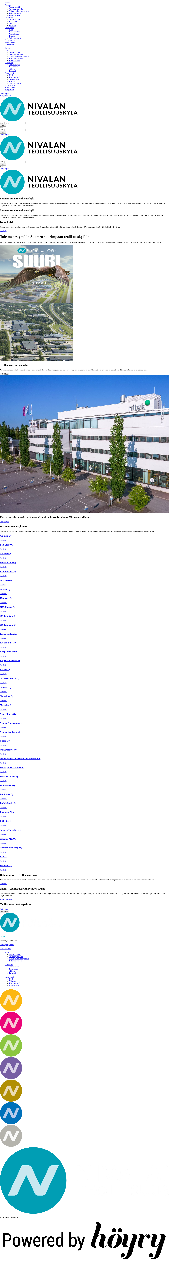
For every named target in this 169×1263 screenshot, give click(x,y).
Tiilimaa (12, 24)
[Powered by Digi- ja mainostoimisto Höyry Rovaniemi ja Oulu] (84, 1262)
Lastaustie (12, 26)
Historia (12, 36)
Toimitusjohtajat (15, 38)
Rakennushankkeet (16, 13)
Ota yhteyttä (4, 93)
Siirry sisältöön (5, 96)
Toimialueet (9, 17)
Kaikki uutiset (5, 909)
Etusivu (7, 3)
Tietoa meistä (9, 28)
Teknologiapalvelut (16, 9)
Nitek (11, 30)
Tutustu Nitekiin (6, 899)
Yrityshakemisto (10, 40)
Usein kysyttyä (14, 32)
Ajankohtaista (10, 42)
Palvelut (7, 5)
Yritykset (12, 981)
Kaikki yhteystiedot (7, 945)
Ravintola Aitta (14, 15)
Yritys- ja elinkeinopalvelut (19, 11)
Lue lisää (3, 231)
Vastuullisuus (14, 34)
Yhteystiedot (9, 44)
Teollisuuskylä (14, 19)
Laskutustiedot (5, 949)
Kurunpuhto (13, 21)
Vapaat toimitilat (15, 7)
